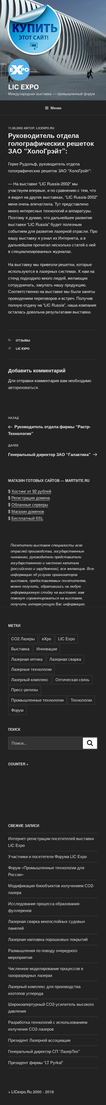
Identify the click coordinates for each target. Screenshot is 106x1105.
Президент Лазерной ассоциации (39, 1040)
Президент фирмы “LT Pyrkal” (35, 1062)
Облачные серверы (29, 504)
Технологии (81, 700)
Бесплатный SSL (27, 518)
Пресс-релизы (24, 689)
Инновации (46, 648)
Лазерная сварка (65, 659)
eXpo (46, 638)
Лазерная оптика (26, 659)
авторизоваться (23, 387)
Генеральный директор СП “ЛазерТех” (44, 1051)
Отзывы (23, 340)
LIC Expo (23, 86)
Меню (56, 107)
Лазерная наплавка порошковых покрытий (48, 939)
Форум (17, 710)
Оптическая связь (72, 679)
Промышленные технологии (37, 700)
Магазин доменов (27, 511)
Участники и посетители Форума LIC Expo (47, 856)
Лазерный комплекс (29, 679)
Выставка (20, 648)
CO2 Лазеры (23, 638)
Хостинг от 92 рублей (31, 491)
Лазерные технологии (31, 669)
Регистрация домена (30, 497)
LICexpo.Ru (45, 128)
